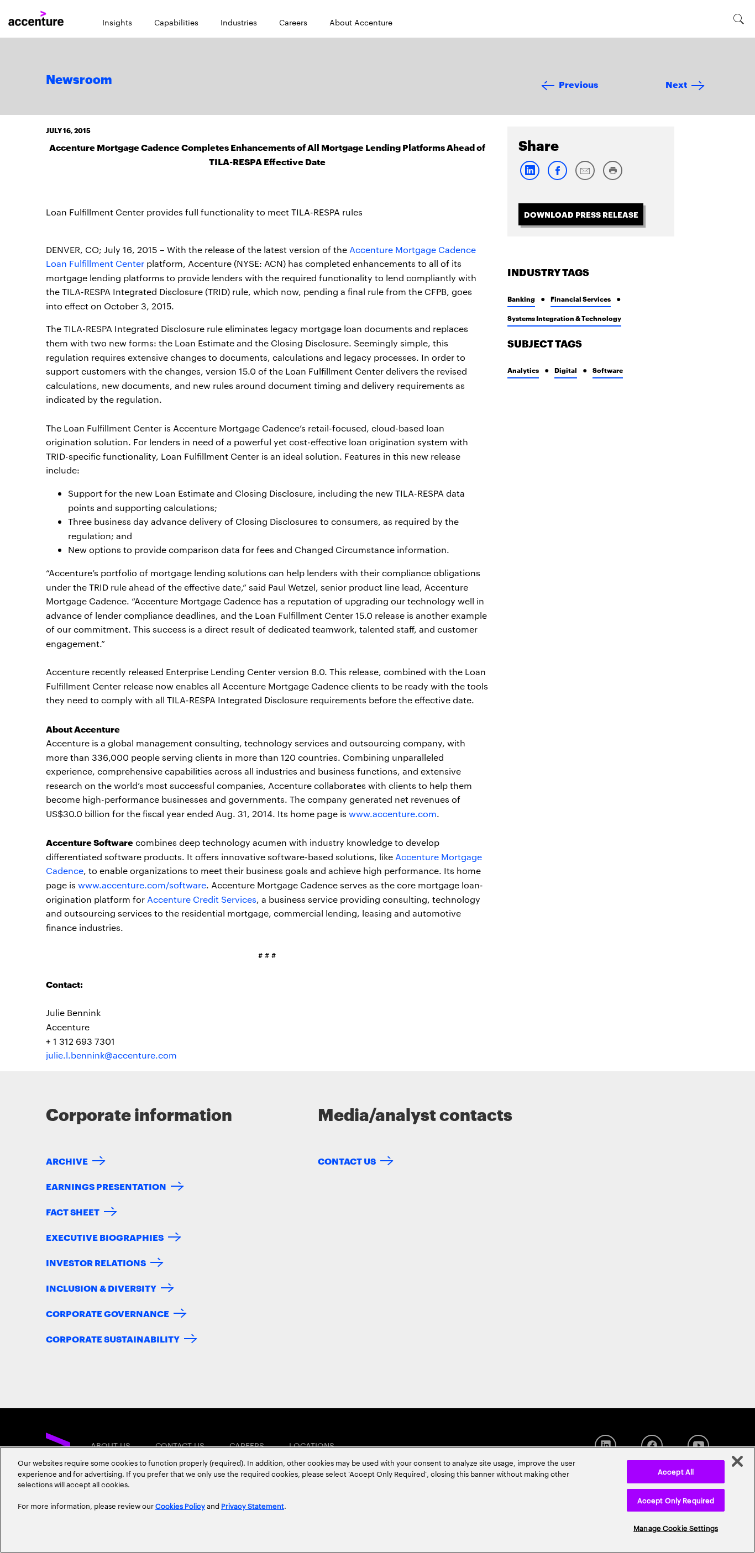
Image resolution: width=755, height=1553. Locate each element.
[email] (585, 177)
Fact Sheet (72, 1211)
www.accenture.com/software (142, 885)
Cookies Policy (180, 1505)
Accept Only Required (676, 1500)
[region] (377, 1499)
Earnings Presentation (106, 1186)
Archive (67, 1160)
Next (676, 83)
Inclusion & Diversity (101, 1287)
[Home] (36, 18)
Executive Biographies (105, 1236)
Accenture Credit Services (201, 899)
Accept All (676, 1471)
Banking (521, 298)
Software (608, 370)
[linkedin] (529, 177)
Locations (311, 1445)
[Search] (738, 19)
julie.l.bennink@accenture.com (111, 1055)
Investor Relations (96, 1262)
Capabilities (176, 22)
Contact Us (347, 1160)
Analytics (523, 370)
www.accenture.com (393, 813)
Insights (117, 22)
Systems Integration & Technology (564, 318)
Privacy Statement (252, 1505)
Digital (565, 370)
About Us (110, 1445)
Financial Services (580, 298)
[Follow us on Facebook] (652, 1445)
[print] (612, 177)
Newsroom (79, 80)
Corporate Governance (107, 1313)
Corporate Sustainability (113, 1338)
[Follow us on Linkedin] (605, 1445)
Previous (578, 83)
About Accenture (360, 22)
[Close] (737, 1461)
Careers (293, 22)
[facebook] (557, 177)
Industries (239, 22)
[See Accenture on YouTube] (698, 1445)
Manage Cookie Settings (675, 1528)
